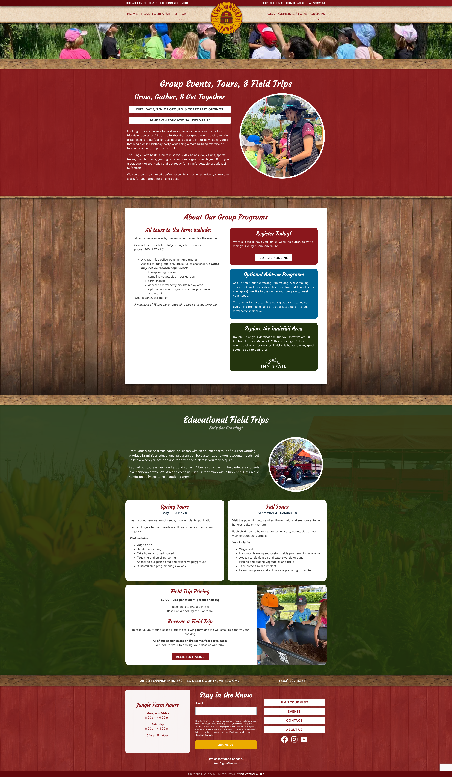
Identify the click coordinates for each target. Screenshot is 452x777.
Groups (317, 14)
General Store (292, 14)
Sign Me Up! (226, 744)
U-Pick (180, 14)
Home (132, 14)
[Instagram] (294, 739)
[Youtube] (304, 739)
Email (199, 703)
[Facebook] (284, 739)
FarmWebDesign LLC (252, 774)
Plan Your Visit (156, 14)
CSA (271, 14)
